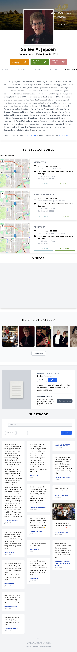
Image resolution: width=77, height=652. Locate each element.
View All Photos (38, 353)
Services (22, 69)
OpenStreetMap (40, 646)
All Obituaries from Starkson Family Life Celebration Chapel (61, 16)
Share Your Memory (65, 401)
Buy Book (52, 380)
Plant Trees (65, 184)
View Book (42, 380)
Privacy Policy (33, 643)
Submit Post (66, 433)
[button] (15, 171)
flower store (63, 135)
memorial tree (30, 135)
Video (38, 69)
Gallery (53, 69)
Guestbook (71, 69)
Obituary (5, 69)
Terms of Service (43, 643)
